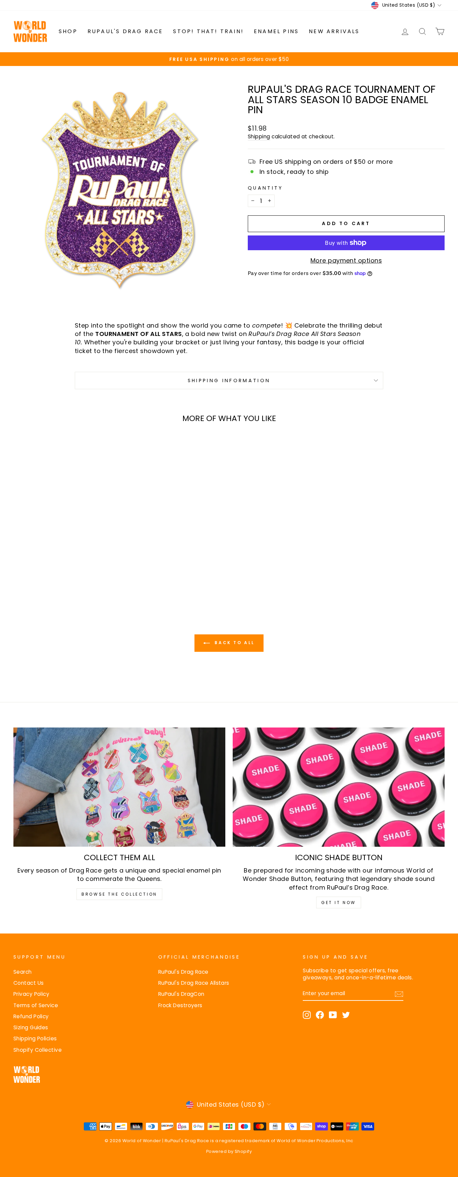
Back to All (234, 643)
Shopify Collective (37, 1049)
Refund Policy (31, 1016)
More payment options (346, 260)
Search (22, 971)
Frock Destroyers (180, 1005)
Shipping (259, 136)
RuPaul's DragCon (181, 993)
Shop (68, 31)
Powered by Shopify (229, 1151)
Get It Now (338, 902)
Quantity (265, 188)
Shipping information (229, 380)
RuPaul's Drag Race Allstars (193, 982)
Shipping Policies (35, 1038)
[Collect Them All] (119, 787)
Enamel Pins (276, 31)
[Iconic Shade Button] (339, 787)
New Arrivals (334, 31)
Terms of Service (35, 1005)
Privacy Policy (31, 993)
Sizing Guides (30, 1027)
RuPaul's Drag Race (125, 31)
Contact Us (28, 982)
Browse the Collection (119, 894)
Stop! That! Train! (208, 31)
